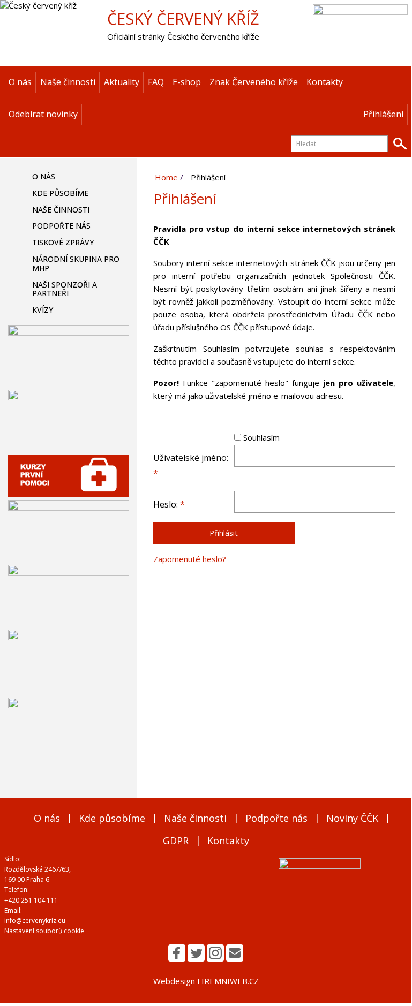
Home (166, 177)
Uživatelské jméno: (190, 465)
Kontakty (324, 82)
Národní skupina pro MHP (75, 263)
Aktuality (121, 82)
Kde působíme (60, 193)
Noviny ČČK (352, 818)
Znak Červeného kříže (253, 82)
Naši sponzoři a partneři (64, 289)
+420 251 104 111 (31, 900)
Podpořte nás (61, 226)
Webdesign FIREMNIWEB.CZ (206, 980)
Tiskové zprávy (63, 242)
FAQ (156, 82)
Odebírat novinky (43, 114)
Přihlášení (383, 114)
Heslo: (169, 504)
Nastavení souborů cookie (44, 930)
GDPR (176, 840)
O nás (20, 82)
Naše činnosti (67, 82)
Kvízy (42, 310)
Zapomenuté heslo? (189, 559)
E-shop (187, 82)
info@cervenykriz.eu (34, 920)
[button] (176, 953)
